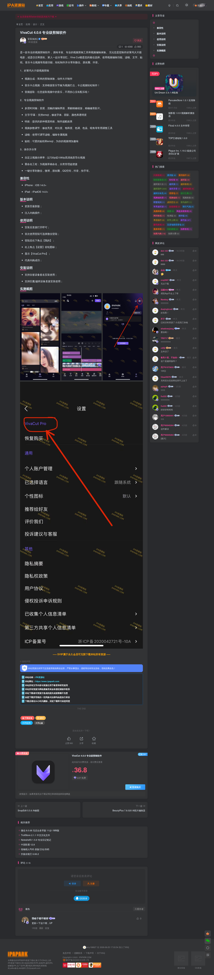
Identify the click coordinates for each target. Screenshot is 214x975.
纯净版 (171, 215)
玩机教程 (172, 228)
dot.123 (164, 250)
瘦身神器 (159, 228)
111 (162, 419)
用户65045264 (167, 425)
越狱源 (173, 183)
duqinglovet (166, 309)
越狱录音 (174, 188)
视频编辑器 (160, 197)
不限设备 (28, 717)
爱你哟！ (165, 332)
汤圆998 (164, 289)
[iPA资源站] (18, 954)
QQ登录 (83, 898)
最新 (20, 908)
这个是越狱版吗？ (169, 361)
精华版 (183, 215)
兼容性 (160, 27)
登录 (74, 883)
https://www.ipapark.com (47, 681)
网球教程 (159, 215)
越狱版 (185, 179)
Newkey (164, 299)
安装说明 (161, 44)
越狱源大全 (160, 183)
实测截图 (161, 50)
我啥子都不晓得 (40, 918)
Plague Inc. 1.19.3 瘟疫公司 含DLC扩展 (182, 152)
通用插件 (184, 175)
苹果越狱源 (160, 206)
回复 (47, 928)
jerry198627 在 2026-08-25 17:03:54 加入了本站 (107, 947)
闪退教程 (159, 175)
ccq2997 (165, 280)
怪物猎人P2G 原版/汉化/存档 (35, 849)
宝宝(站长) (33, 38)
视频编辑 (174, 197)
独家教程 (186, 228)
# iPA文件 (27, 723)
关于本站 (101, 952)
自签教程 (174, 206)
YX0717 (164, 338)
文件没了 (165, 351)
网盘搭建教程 (184, 211)
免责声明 (67, 952)
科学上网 (172, 219)
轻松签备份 (160, 179)
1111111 (164, 303)
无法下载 (165, 283)
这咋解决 (165, 429)
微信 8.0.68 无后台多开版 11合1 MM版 (40, 830)
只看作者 (139, 908)
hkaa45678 (166, 377)
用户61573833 (167, 367)
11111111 (165, 400)
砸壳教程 (159, 224)
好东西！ (165, 312)
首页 (20, 24)
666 (162, 254)
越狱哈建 (188, 188)
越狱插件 (160, 188)
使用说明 (161, 39)
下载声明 (90, 952)
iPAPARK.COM (85, 957)
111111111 (166, 341)
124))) (163, 371)
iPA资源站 (39, 677)
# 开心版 (39, 723)
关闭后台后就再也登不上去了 (174, 380)
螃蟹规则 (159, 202)
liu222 (164, 396)
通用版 (171, 175)
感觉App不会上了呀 (169, 293)
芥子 (163, 318)
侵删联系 (78, 952)
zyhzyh (164, 386)
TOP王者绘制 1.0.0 (177, 138)
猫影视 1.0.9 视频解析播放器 (181, 114)
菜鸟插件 (186, 202)
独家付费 (173, 233)
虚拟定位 (172, 202)
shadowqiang (167, 328)
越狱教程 (186, 183)
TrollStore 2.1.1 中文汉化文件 (35, 835)
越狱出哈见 (160, 193)
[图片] (163, 438)
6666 (163, 264)
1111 (163, 390)
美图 (170, 211)
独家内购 (160, 233)
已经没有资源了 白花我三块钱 (174, 322)
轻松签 (173, 179)
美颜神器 (159, 211)
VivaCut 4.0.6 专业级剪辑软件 (43, 32)
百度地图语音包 (175, 224)
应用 (28, 24)
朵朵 (163, 270)
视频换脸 (188, 197)
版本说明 (161, 33)
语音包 (173, 193)
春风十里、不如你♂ (170, 357)
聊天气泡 (188, 206)
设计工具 (186, 193)
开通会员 (201, 5)
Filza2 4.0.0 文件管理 (178, 125)
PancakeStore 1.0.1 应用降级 (181, 102)
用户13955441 (167, 415)
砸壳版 (186, 219)
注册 (92, 883)
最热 (27, 908)
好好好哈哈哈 (167, 409)
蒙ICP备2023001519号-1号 (77, 960)
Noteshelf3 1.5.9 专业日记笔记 (36, 839)
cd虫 (163, 347)
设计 (35, 24)
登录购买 (136, 787)
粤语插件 (159, 219)
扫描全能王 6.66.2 (30, 853)
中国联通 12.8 (28, 844)
